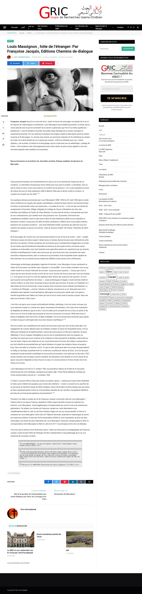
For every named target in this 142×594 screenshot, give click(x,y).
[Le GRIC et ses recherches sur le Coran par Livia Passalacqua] (20, 539)
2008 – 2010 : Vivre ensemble (109, 210)
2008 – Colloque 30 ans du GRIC (110, 214)
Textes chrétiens (104, 236)
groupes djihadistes (105, 284)
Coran (112, 277)
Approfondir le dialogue (101, 27)
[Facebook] (3, 122)
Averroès (127, 268)
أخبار (23, 27)
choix (121, 272)
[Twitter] (3, 127)
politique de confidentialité (113, 107)
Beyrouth (102, 152)
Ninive (123, 294)
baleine (102, 272)
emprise (124, 281)
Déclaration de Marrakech (64, 494)
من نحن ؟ (31, 27)
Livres (101, 190)
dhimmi (109, 281)
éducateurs (125, 306)
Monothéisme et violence (107, 201)
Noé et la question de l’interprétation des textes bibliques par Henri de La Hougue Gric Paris (28, 496)
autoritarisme (119, 268)
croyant (126, 277)
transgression (103, 306)
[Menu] (4, 27)
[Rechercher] (138, 27)
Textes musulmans (105, 241)
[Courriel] (3, 144)
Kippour (107, 287)
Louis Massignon (14, 473)
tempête (117, 303)
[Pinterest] (3, 139)
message (105, 293)
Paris (100, 156)
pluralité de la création (106, 300)
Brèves (10, 41)
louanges (120, 290)
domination (116, 281)
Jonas (101, 287)
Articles (101, 177)
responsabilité (126, 300)
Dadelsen (102, 281)
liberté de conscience (117, 287)
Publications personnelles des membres (113, 181)
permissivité (120, 297)
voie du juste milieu (115, 306)
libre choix (113, 290)
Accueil (14, 27)
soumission (110, 303)
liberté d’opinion (104, 290)
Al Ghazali (103, 268)
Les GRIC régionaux (105, 149)
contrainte (102, 277)
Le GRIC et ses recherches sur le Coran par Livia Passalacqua (20, 551)
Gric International (22, 57)
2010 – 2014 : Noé (105, 205)
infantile (131, 284)
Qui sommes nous (42, 27)
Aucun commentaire (51, 57)
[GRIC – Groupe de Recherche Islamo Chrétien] (71, 12)
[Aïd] (79, 539)
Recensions (103, 194)
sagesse (102, 303)
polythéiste (117, 300)
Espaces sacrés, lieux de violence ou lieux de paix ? (116, 225)
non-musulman (104, 297)
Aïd (67, 550)
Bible (109, 271)
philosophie (129, 297)
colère (126, 272)
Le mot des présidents (106, 141)
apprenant (110, 268)
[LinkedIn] (3, 133)
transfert (124, 303)
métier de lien (116, 294)
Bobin (115, 272)
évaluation (102, 309)
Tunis (101, 164)
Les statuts (103, 169)
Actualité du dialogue (106, 232)
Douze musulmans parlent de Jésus (49, 535)
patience (112, 297)
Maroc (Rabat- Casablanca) (108, 160)
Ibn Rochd (115, 284)
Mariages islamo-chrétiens (108, 185)
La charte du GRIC (105, 145)
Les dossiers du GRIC (81, 27)
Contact (120, 27)
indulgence (123, 284)
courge (120, 277)
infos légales (23, 590)
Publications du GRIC (61, 27)
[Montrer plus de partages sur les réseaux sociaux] (57, 63)
